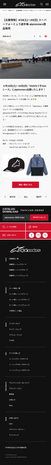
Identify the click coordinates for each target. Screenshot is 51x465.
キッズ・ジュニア (15, 329)
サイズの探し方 (14, 353)
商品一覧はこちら (25, 185)
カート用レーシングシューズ (19, 305)
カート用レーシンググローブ (19, 300)
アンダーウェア (14, 324)
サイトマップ (14, 435)
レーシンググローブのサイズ (19, 364)
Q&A (10, 424)
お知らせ (10, 10)
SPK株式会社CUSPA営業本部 (15, 448)
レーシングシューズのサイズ (19, 370)
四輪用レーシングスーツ (17, 264)
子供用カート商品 (15, 311)
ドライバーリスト (15, 388)
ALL (26, 197)
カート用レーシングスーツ (18, 294)
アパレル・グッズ (15, 335)
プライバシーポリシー (17, 429)
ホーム (5, 10)
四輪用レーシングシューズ (18, 276)
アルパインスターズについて (19, 383)
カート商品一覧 (14, 288)
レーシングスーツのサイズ (18, 359)
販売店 (11, 394)
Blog (10, 405)
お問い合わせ (14, 418)
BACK (12, 197)
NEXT (38, 197)
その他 (11, 340)
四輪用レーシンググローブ (18, 270)
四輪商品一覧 (14, 259)
